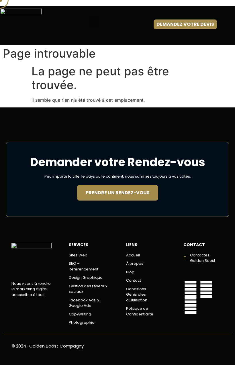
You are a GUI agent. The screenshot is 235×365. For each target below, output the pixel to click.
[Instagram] (190, 305)
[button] (93, 21)
